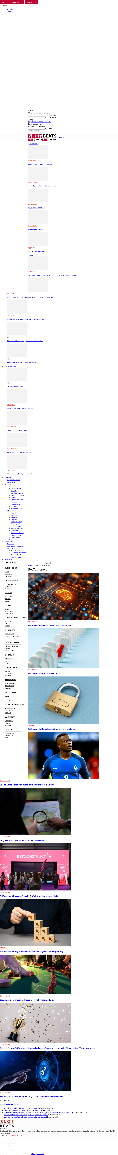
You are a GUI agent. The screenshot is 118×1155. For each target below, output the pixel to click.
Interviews (11, 482)
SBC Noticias (8, 1148)
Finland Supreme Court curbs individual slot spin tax (26, 319)
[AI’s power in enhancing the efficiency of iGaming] (63, 619)
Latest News (9, 613)
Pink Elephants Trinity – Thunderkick (20, 474)
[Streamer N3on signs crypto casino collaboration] (17, 335)
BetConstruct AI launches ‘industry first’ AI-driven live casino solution (29, 896)
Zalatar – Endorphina (15, 387)
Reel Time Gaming (17, 533)
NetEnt (13, 513)
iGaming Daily (16, 550)
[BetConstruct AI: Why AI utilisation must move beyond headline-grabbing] (35, 945)
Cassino (7, 648)
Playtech (14, 520)
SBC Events (8, 1141)
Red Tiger (14, 531)
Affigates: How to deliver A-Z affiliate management (22, 840)
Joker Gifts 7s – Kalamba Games (19, 452)
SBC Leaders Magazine (15, 546)
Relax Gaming (16, 535)
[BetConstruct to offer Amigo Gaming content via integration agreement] (35, 1090)
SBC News (7, 1146)
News (31, 255)
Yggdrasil (31, 248)
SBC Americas (9, 1150)
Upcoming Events (11, 733)
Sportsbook (9, 596)
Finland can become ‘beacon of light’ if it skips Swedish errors (26, 1115)
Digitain (13, 497)
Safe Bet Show (16, 557)
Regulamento (9, 651)
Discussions (9, 710)
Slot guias (8, 588)
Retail (7, 601)
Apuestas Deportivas (12, 636)
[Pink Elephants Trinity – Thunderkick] (17, 468)
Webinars (10, 544)
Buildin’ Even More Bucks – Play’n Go (20, 408)
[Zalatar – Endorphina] (17, 381)
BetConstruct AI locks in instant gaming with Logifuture (51, 729)
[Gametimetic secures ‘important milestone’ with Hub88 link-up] (38, 291)
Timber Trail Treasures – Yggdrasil (40, 251)
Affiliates (8, 576)
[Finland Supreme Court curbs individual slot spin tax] (17, 313)
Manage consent (37, 1154)
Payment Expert (9, 1143)
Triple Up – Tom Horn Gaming (18, 430)
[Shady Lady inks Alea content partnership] (17, 357)
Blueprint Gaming (17, 495)
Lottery (7, 626)
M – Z (9, 511)
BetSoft (14, 491)
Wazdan (14, 539)
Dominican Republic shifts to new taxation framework (23, 1108)
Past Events (9, 735)
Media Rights (9, 686)
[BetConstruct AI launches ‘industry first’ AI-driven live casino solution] (35, 890)
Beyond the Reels (13, 480)
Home (30, 565)
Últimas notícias (11, 584)
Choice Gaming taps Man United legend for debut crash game (27, 785)
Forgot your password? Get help (39, 122)
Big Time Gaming (17, 493)
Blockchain (9, 673)
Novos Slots (9, 586)
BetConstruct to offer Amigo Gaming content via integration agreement (31, 1096)
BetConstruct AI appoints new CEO (43, 673)
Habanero (14, 502)
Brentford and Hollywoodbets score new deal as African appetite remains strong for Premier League (39, 1112)
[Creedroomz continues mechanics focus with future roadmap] (35, 994)
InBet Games (15, 504)
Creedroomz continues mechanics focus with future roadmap (27, 1000)
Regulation (9, 574)
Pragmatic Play (16, 524)
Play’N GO (11, 405)
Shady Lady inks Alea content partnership (22, 363)
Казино (7, 661)
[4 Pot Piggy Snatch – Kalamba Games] (38, 180)
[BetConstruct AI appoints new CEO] (63, 667)
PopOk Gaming (16, 522)
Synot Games (16, 537)
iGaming (8, 599)
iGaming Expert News (12, 1104)
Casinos (7, 638)
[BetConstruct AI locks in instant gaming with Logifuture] (63, 723)
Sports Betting (10, 621)
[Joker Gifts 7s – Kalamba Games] (17, 446)
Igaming (8, 609)
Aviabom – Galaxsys (35, 230)
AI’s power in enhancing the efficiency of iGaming (49, 625)
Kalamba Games (17, 509)
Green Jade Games (18, 500)
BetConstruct (16, 489)
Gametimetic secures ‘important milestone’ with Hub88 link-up (30, 297)
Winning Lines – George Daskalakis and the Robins (21, 1110)
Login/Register (10, 708)
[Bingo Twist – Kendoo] (38, 202)
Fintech (7, 671)
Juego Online (9, 634)
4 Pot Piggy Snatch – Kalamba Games (42, 186)
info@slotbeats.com (15, 1135)
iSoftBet (14, 506)
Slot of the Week (11, 366)
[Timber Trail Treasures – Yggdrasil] (38, 245)
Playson (14, 517)
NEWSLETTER (31, 2)
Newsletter (9, 559)
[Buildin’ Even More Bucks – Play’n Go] (17, 402)
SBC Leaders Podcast (18, 553)
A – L (9, 486)
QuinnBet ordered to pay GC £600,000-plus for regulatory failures (52, 275)
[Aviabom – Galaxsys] (38, 224)
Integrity (8, 688)
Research (8, 713)
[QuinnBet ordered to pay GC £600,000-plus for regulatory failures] (38, 269)
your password (50, 117)
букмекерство (10, 659)
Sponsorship (9, 683)
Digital (7, 698)
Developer (36, 565)
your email (49, 128)
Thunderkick (11, 470)
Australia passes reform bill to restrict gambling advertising (25, 1117)
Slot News (31, 272)
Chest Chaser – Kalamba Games (40, 164)
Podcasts (10, 548)
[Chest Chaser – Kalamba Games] (38, 158)
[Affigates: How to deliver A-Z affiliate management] (35, 834)
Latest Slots (33, 144)
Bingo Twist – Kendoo (36, 208)
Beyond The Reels (17, 555)
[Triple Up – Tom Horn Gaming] (17, 424)
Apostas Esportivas (12, 646)
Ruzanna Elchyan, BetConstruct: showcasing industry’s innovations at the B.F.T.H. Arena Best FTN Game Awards (47, 1048)
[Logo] (35, 140)
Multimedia (9, 542)
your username (50, 115)
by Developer (9, 484)
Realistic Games (17, 528)
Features (8, 478)
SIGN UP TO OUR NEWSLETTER (12, 2)
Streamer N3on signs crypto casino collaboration (25, 341)
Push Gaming (16, 526)
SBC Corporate (9, 1139)
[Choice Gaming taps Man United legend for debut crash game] (63, 779)
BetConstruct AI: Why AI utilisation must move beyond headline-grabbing (31, 951)
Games (7, 572)
